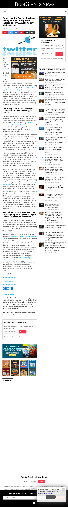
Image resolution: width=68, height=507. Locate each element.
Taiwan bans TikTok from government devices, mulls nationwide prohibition (53, 205)
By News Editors (54, 75)
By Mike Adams (54, 240)
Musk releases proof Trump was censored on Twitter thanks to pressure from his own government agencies (55, 150)
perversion (29, 304)
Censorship (26, 298)
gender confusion (15, 302)
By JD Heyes (53, 154)
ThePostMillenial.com (9, 277)
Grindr (24, 302)
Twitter (31, 306)
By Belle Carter (54, 97)
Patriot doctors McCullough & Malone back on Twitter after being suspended (55, 102)
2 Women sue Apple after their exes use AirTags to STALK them (54, 86)
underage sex (6, 308)
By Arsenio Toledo (55, 174)
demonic (26, 300)
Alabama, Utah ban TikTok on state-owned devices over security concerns (55, 179)
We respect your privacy (25, 489)
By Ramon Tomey (55, 89)
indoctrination (31, 302)
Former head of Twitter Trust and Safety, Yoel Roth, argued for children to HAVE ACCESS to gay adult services (54, 160)
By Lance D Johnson (55, 164)
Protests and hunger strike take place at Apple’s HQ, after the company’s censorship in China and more (55, 197)
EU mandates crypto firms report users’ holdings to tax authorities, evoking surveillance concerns (54, 94)
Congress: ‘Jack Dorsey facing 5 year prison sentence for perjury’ (55, 226)
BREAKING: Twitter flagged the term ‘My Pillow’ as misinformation (55, 79)
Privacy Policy (48, 493)
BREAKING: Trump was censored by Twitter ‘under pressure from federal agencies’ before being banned (55, 120)
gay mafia (5, 302)
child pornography (17, 300)
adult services (17, 298)
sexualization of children (10, 306)
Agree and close (51, 497)
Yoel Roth (15, 308)
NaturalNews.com (8, 281)
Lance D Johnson (17, 29)
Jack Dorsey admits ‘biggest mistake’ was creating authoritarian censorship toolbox (55, 187)
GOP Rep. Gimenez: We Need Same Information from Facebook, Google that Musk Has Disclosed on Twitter (55, 111)
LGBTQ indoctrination (9, 304)
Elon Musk (33, 300)
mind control (21, 304)
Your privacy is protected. (9, 336)
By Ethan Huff (54, 144)
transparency (23, 306)
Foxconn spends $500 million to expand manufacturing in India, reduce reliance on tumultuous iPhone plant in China (54, 170)
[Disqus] (19, 405)
